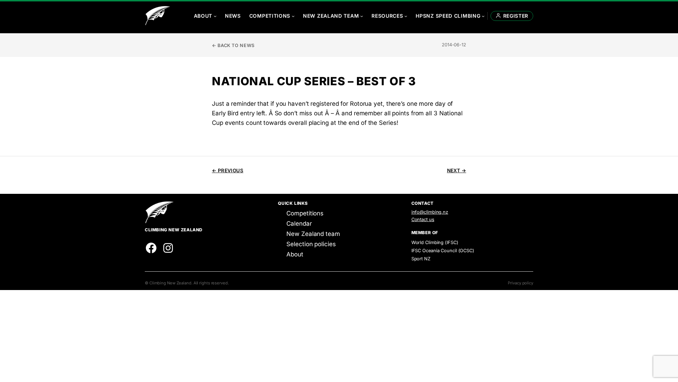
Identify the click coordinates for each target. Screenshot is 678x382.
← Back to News (233, 45)
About (294, 254)
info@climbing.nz (429, 212)
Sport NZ (420, 258)
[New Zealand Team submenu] (361, 16)
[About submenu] (215, 16)
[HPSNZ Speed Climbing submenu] (483, 16)
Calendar (298, 223)
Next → (456, 170)
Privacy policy (520, 282)
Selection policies (310, 244)
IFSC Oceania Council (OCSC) (442, 250)
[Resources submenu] (405, 16)
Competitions (304, 213)
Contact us (422, 219)
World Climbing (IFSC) (434, 242)
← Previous (227, 170)
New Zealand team (313, 233)
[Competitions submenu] (293, 16)
